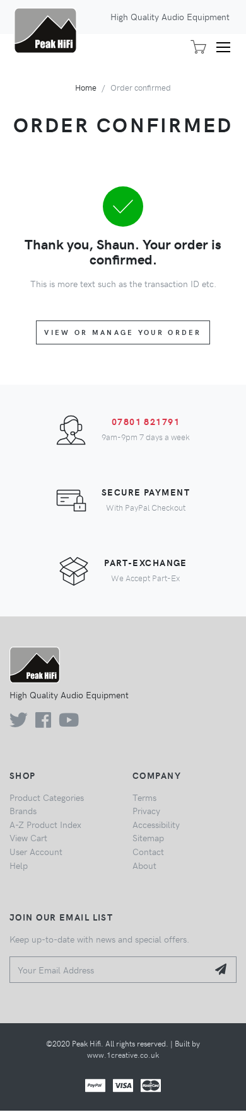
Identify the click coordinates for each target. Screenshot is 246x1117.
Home (86, 87)
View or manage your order (123, 332)
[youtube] (69, 723)
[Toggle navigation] (228, 47)
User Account (35, 851)
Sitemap (148, 837)
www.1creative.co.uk (123, 1055)
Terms (144, 797)
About (144, 865)
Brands (23, 810)
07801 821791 (146, 421)
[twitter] (18, 723)
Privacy (146, 810)
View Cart (28, 837)
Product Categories (46, 797)
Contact (148, 851)
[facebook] (43, 723)
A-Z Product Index (45, 824)
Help (18, 865)
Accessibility (156, 824)
